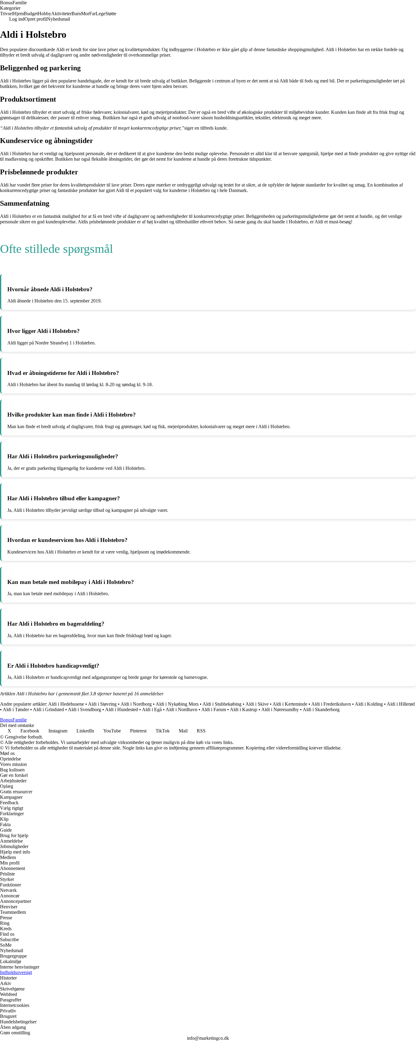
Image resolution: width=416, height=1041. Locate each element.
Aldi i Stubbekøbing (222, 704)
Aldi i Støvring (102, 704)
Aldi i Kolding (369, 704)
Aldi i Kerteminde (290, 704)
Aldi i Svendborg (84, 709)
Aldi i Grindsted (48, 709)
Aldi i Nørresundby (280, 709)
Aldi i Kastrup (243, 709)
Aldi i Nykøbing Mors (177, 704)
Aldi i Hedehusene (66, 704)
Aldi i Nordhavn (181, 709)
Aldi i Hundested (121, 709)
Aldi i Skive (257, 704)
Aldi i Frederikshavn (331, 704)
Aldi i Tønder (16, 709)
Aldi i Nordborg (136, 704)
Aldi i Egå (152, 709)
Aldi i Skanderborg (321, 709)
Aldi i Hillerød (401, 704)
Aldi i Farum (213, 709)
